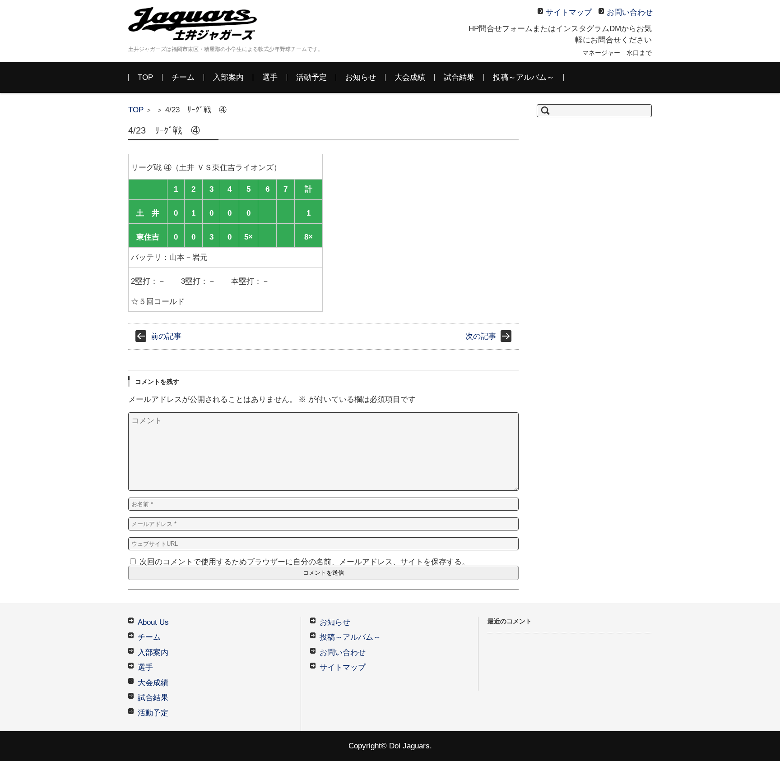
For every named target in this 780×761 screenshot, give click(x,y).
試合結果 (459, 77)
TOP (145, 77)
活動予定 (311, 77)
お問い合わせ (343, 652)
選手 (270, 77)
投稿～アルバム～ (523, 77)
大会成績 (410, 77)
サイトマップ (343, 667)
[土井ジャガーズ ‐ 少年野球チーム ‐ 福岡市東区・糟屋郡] (196, 24)
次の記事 (480, 336)
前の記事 (166, 336)
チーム (183, 77)
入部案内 (228, 77)
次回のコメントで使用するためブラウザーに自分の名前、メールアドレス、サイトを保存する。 (304, 562)
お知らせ (360, 77)
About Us (153, 622)
